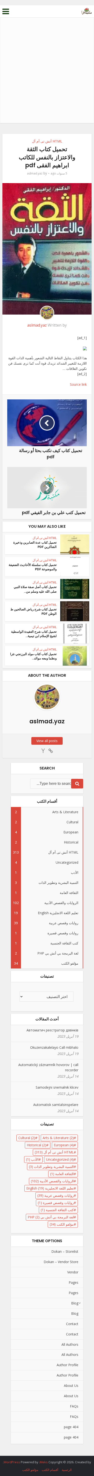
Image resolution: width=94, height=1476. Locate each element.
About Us (71, 1385)
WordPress (12, 1462)
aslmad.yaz (34, 173)
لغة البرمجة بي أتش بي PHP (51, 1217)
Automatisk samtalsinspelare (55, 1104)
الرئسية (67, 1470)
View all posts (47, 740)
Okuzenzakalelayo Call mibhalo (54, 1047)
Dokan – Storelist (64, 1251)
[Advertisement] (47, 74)
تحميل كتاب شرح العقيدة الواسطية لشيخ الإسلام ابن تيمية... (34, 633)
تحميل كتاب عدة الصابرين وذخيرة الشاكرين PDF (35, 544)
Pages (73, 1282)
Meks (44, 1462)
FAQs (74, 1406)
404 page (71, 1427)
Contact (72, 1323)
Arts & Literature (58, 1137)
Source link (78, 384)
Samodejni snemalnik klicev (57, 1087)
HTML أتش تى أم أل (47, 141)
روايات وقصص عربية (55, 1195)
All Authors (69, 1344)
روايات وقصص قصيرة (56, 1202)
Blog (74, 1303)
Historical (36, 1145)
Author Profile (67, 1365)
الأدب (32, 1159)
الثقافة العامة (62, 1174)
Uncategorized (60, 1159)
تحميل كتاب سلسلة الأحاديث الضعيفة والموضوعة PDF (33, 567)
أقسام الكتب (50, 1470)
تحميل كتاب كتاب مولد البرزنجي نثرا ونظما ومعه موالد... (33, 656)
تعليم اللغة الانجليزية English (50, 1188)
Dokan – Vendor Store (61, 1261)
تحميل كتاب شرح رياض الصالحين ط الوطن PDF (33, 611)
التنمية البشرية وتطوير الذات (51, 1166)
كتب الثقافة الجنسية (57, 1210)
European (64, 1145)
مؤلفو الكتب (62, 1224)
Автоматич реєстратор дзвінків (52, 1030)
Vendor (72, 1272)
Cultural (26, 1137)
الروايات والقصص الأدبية (52, 1181)
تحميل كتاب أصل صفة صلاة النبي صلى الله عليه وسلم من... (35, 589)
